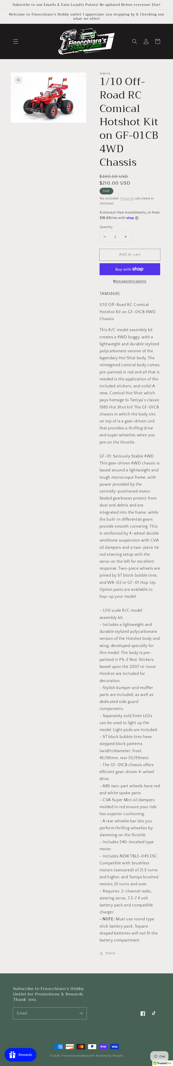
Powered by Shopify (109, 1055)
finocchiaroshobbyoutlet (78, 1055)
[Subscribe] (80, 1013)
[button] (15, 41)
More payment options (129, 281)
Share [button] (110, 953)
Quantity (106, 227)
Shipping (127, 198)
